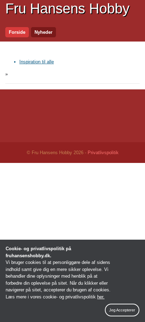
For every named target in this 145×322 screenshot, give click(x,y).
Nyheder (43, 32)
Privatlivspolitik (103, 152)
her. (101, 296)
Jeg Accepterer (122, 310)
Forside (17, 32)
